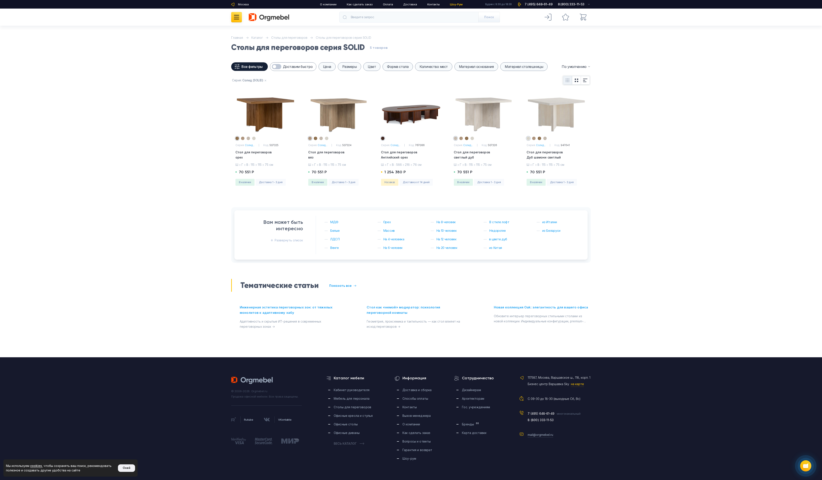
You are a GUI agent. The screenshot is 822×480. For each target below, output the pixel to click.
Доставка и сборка (417, 390)
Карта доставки (474, 433)
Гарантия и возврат (417, 450)
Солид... (250, 145)
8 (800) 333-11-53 (541, 420)
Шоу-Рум (456, 4)
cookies (36, 466)
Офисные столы (346, 424)
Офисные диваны (347, 433)
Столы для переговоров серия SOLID (343, 38)
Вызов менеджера (416, 415)
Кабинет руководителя (351, 390)
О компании (328, 4)
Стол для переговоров (253, 154)
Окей (126, 468)
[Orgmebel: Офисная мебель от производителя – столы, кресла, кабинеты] (269, 17)
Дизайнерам (471, 390)
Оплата (388, 4)
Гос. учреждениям (476, 407)
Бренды (470, 424)
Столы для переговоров (352, 407)
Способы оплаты (415, 398)
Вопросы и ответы (416, 441)
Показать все (340, 286)
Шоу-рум (409, 458)
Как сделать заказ (360, 4)
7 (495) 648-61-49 (541, 413)
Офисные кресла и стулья (353, 415)
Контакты (433, 4)
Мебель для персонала (351, 398)
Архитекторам (473, 398)
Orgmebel (252, 380)
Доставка (410, 4)
